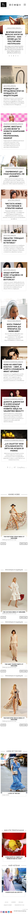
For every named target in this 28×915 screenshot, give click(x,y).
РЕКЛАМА (21, 902)
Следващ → (22, 467)
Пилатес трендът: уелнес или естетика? (14, 240)
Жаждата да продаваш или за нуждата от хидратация (14, 92)
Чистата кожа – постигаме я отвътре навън (14, 206)
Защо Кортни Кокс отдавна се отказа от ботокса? (13, 276)
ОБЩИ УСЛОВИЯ (8, 905)
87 (15, 467)
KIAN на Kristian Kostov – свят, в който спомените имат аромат (14, 368)
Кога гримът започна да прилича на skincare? (14, 327)
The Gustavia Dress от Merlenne (14, 612)
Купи (3, 543)
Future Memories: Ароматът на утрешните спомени (14, 37)
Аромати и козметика (14, 27)
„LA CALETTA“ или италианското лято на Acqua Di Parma (14, 447)
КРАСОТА (7, 7)
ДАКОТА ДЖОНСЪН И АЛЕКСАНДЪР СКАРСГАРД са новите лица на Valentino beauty (14, 406)
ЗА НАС (6, 902)
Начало (2, 7)
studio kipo (25, 909)
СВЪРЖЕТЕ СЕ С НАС (19, 905)
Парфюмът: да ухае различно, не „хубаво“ (14, 174)
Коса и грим (11, 321)
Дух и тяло (7, 86)
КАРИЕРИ (13, 902)
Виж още (23, 543)
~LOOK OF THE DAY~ (14, 793)
